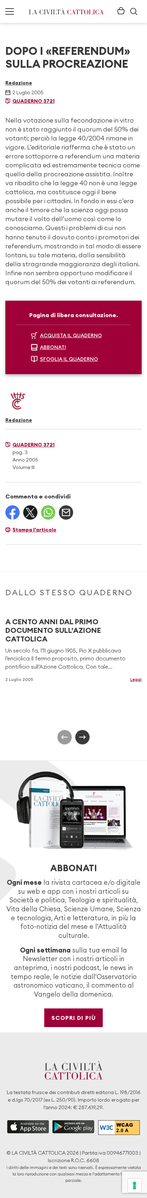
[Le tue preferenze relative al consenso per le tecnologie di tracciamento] (134, 1185)
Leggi (136, 679)
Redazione (18, 83)
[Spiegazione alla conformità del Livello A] (119, 1127)
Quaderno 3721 (33, 101)
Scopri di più (73, 1017)
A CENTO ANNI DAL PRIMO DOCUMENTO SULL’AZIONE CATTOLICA (53, 630)
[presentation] (64, 737)
